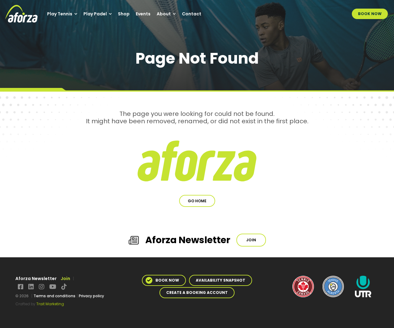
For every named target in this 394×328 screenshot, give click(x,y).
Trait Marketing (50, 303)
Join (251, 240)
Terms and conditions (54, 295)
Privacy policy (91, 295)
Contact (191, 14)
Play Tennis (59, 14)
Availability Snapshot (220, 280)
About (164, 14)
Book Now (370, 13)
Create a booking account (197, 292)
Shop (124, 14)
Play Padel (95, 14)
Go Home (197, 201)
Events (143, 14)
